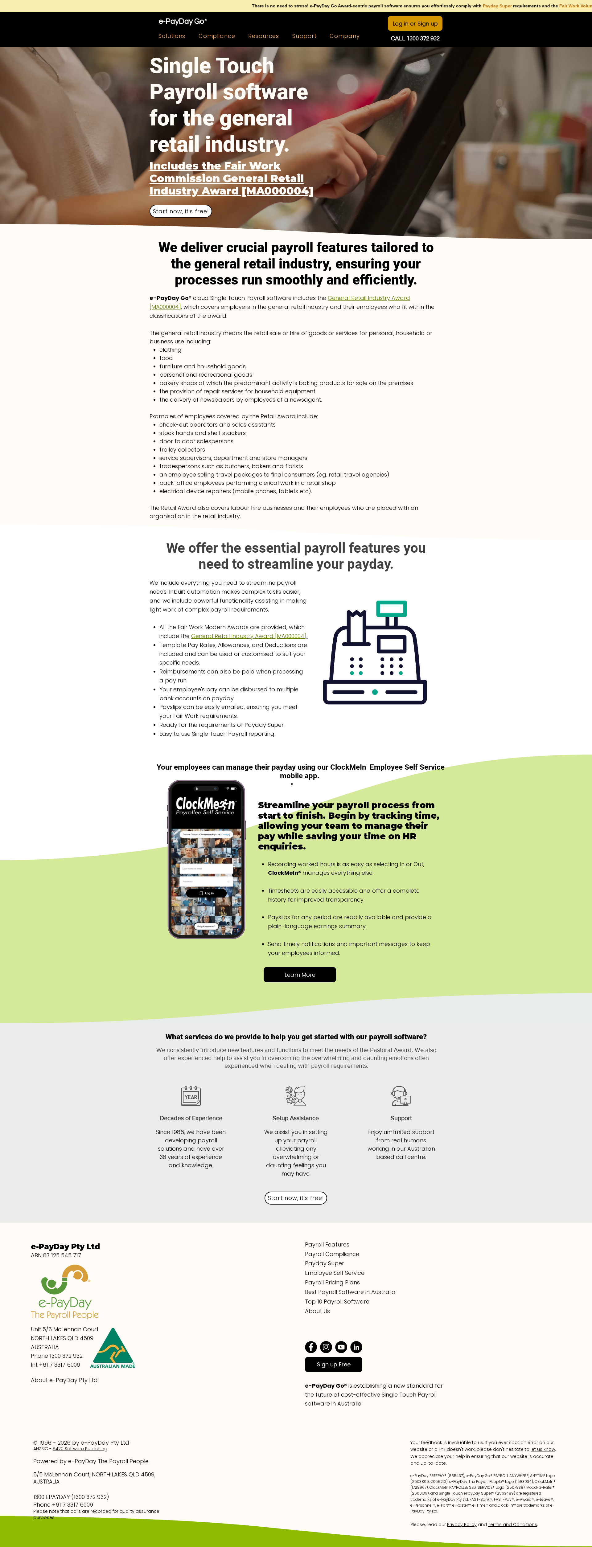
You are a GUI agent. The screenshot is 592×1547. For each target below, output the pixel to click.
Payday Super (374, 5)
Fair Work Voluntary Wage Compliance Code (483, 5)
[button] (172, 36)
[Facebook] (311, 1347)
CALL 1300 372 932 (415, 38)
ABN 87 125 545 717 (56, 1255)
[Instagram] (326, 1347)
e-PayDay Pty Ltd (65, 1246)
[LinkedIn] (356, 1347)
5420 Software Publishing (80, 1449)
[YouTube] (341, 1347)
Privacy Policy (462, 1524)
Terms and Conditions (512, 1524)
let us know (543, 1449)
